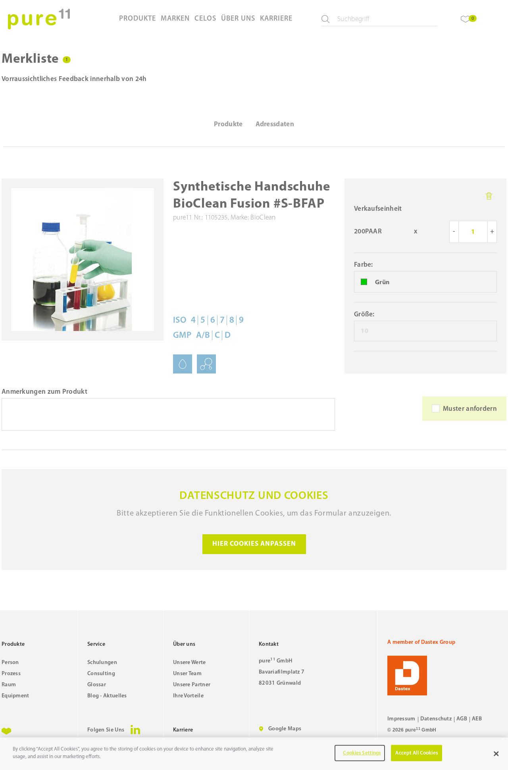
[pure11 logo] (39, 19)
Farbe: (363, 265)
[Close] (496, 753)
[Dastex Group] (446, 675)
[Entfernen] (489, 196)
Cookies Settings (362, 753)
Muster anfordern (470, 409)
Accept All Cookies (416, 753)
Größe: (364, 314)
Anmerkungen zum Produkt (44, 392)
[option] (425, 282)
